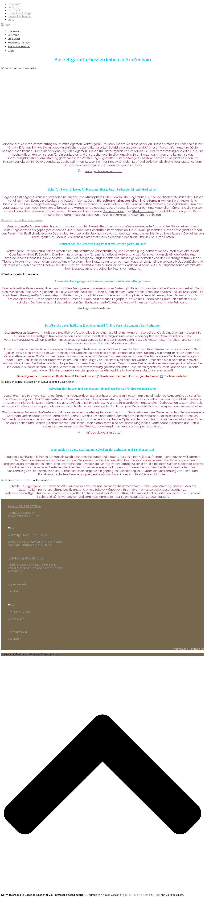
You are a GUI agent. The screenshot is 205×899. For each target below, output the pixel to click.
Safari (146, 894)
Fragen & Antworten (19, 16)
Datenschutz (196, 648)
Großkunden (15, 10)
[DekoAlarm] (5, 24)
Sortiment (13, 7)
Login (11, 19)
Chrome (137, 894)
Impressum (180, 648)
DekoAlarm (14, 4)
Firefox (127, 894)
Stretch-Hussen (143, 211)
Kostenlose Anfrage (19, 13)
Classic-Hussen (113, 211)
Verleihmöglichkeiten (169, 352)
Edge (157, 894)
